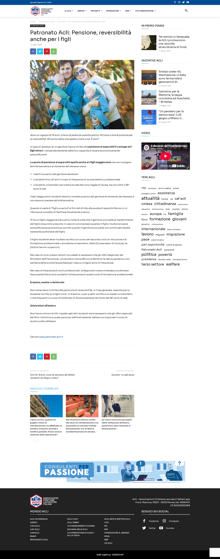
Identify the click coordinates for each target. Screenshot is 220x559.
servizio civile (164, 259)
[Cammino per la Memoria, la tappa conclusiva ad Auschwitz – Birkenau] (148, 97)
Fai (165, 214)
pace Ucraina (157, 240)
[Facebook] (175, 2)
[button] (186, 11)
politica (148, 254)
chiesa (146, 203)
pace (145, 239)
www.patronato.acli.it (51, 336)
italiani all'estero (174, 230)
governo (145, 224)
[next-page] (37, 441)
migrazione (175, 234)
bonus (164, 199)
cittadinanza (165, 203)
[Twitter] (183, 2)
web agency (104, 554)
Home (33, 21)
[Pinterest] (47, 51)
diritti (167, 209)
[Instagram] (179, 2)
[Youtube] (188, 2)
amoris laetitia (164, 188)
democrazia (183, 204)
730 (143, 188)
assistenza (166, 193)
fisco (144, 219)
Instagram (174, 521)
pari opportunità (152, 244)
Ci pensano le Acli (46, 21)
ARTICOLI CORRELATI (44, 388)
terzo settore (152, 264)
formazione (160, 219)
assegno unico (148, 193)
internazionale (153, 229)
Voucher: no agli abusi (122, 374)
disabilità (176, 209)
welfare (173, 264)
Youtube (170, 528)
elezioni (144, 214)
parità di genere (174, 245)
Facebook (154, 521)
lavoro (147, 234)
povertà (165, 254)
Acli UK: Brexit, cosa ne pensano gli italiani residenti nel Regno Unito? (52, 376)
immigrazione (157, 224)
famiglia (175, 213)
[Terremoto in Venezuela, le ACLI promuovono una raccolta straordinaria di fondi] (148, 42)
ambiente (152, 188)
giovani (179, 219)
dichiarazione (157, 209)
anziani (176, 188)
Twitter (152, 528)
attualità (150, 198)
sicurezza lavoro (180, 259)
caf (171, 199)
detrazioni (145, 209)
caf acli (180, 198)
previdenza (148, 259)
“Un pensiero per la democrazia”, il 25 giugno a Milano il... (171, 115)
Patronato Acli (151, 249)
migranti (159, 234)
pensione (169, 250)
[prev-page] (32, 441)
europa (156, 213)
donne (185, 209)
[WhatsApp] (54, 51)
